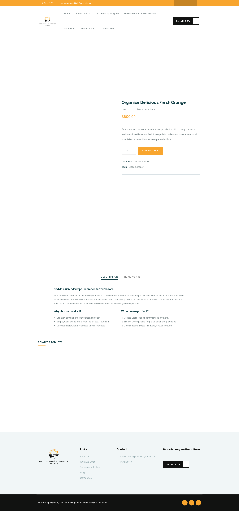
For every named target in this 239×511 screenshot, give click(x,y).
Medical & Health (142, 161)
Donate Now (183, 21)
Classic (132, 166)
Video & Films (89, 399)
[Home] (47, 21)
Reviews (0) (132, 276)
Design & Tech (49, 399)
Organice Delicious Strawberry (136, 406)
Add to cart (150, 150)
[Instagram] (191, 3)
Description (109, 276)
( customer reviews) (146, 109)
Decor (140, 166)
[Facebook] (180, 3)
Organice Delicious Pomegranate (54, 406)
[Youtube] (185, 3)
